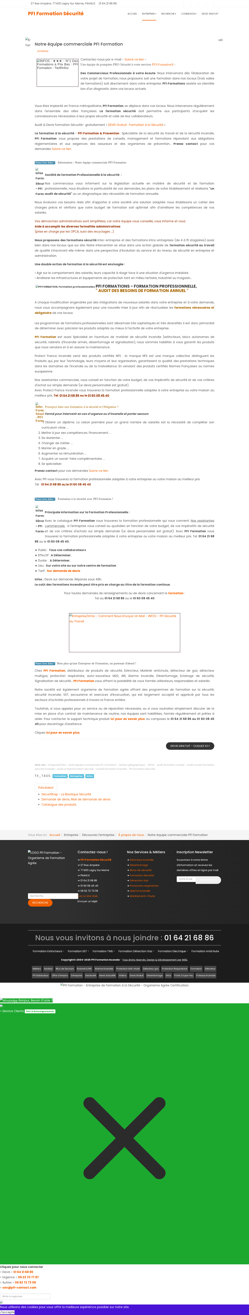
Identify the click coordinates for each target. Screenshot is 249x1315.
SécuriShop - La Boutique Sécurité (66, 794)
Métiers (37, 968)
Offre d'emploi (60, 975)
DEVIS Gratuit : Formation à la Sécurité (135, 125)
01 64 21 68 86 (23, 1272)
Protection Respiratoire (174, 968)
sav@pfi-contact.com (19, 1288)
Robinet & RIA (84, 968)
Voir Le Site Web (88, 896)
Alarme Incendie (140, 891)
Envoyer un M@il (87, 901)
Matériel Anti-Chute (142, 896)
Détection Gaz (139, 880)
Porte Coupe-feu (183, 975)
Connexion (188, 13)
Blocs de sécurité (141, 870)
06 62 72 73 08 (25, 1282)
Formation (60, 776)
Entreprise (42, 51)
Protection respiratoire (144, 885)
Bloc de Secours (65, 968)
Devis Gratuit (136, 975)
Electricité (90, 975)
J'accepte (7, 1312)
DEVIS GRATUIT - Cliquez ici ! (190, 746)
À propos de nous (131, 835)
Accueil (132, 13)
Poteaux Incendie (205, 975)
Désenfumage (139, 865)
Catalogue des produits (59, 805)
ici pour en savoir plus (128, 719)
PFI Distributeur (41, 975)
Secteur (48, 968)
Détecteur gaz (151, 968)
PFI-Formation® (163, 64)
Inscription (208, 880)
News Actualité (107, 975)
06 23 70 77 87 (28, 1277)
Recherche (167, 13)
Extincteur (210, 968)
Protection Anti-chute (128, 968)
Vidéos (123, 975)
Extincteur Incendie (142, 860)
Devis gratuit (210, 13)
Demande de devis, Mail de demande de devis (76, 799)
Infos (90, 776)
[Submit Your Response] (1, 1302)
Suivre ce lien (134, 59)
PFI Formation (83, 681)
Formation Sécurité (142, 875)
